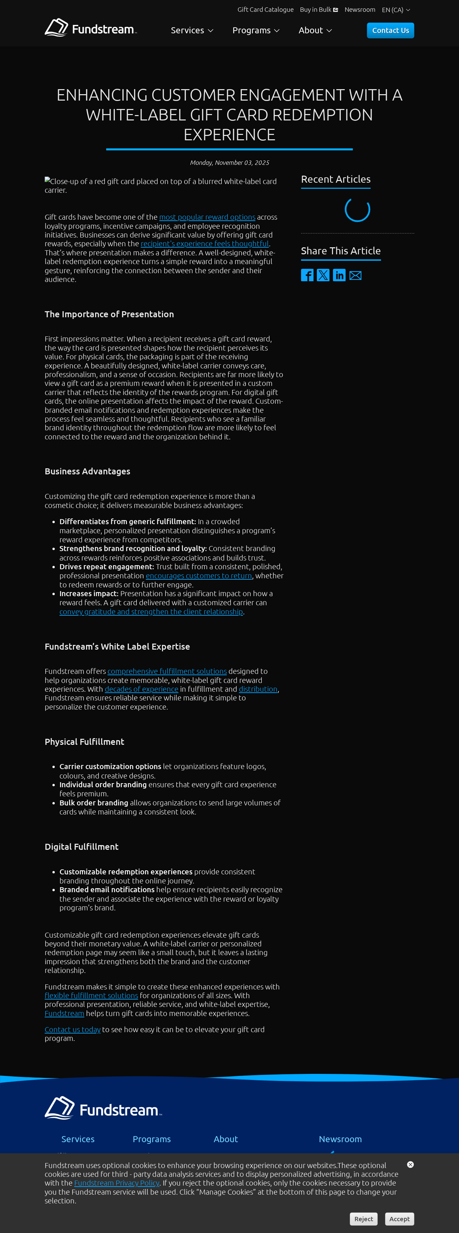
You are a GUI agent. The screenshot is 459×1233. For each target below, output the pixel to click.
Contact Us (390, 30)
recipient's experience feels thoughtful (205, 243)
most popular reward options (207, 216)
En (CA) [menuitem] (391, 9)
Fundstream (64, 1013)
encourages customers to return (199, 575)
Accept (399, 1218)
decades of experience (141, 688)
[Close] (410, 1164)
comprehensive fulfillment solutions (167, 670)
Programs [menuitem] (252, 30)
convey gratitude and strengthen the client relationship (151, 611)
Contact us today (72, 1029)
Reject (363, 1218)
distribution (258, 688)
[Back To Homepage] (91, 33)
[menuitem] (266, 9)
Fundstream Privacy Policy (116, 1182)
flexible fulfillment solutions (91, 995)
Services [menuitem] (187, 30)
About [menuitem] (311, 30)
